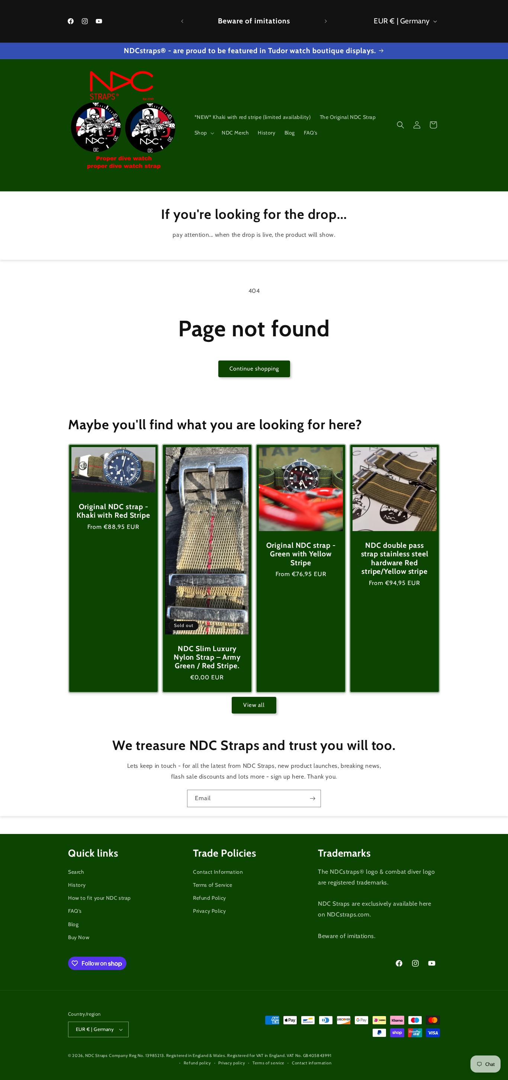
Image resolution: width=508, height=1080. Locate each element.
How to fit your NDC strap (99, 898)
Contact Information (218, 872)
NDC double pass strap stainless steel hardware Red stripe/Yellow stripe (394, 558)
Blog (73, 924)
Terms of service (268, 1063)
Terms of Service (212, 885)
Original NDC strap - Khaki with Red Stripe (113, 511)
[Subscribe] (312, 798)
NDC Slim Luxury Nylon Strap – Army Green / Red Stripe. (207, 657)
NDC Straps (96, 1055)
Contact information (311, 1063)
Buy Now (78, 937)
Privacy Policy (209, 911)
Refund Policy (209, 898)
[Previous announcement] (182, 21)
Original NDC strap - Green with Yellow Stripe (301, 554)
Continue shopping (254, 368)
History (77, 885)
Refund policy (197, 1063)
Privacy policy (231, 1063)
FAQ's (75, 911)
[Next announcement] (326, 21)
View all (254, 705)
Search (76, 872)
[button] (203, 132)
